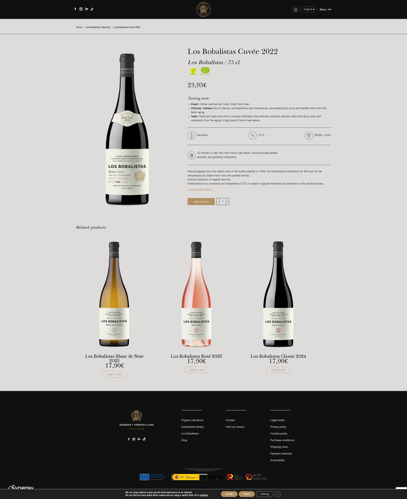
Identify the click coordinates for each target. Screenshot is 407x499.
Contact (230, 420)
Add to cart (201, 201)
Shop (184, 440)
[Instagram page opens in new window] (133, 439)
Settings (265, 494)
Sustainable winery (192, 427)
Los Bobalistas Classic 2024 (278, 356)
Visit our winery (235, 427)
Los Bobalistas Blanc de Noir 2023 (114, 358)
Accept (229, 494)
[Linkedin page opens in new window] (139, 439)
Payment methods (281, 453)
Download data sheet (199, 189)
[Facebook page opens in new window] (128, 439)
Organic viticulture (192, 420)
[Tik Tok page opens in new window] (144, 439)
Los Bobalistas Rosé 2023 (196, 356)
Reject (247, 494)
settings (204, 495)
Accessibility (277, 460)
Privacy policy (278, 427)
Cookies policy (278, 433)
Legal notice (277, 420)
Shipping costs (279, 447)
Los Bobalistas (190, 433)
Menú (323, 9)
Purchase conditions (282, 440)
